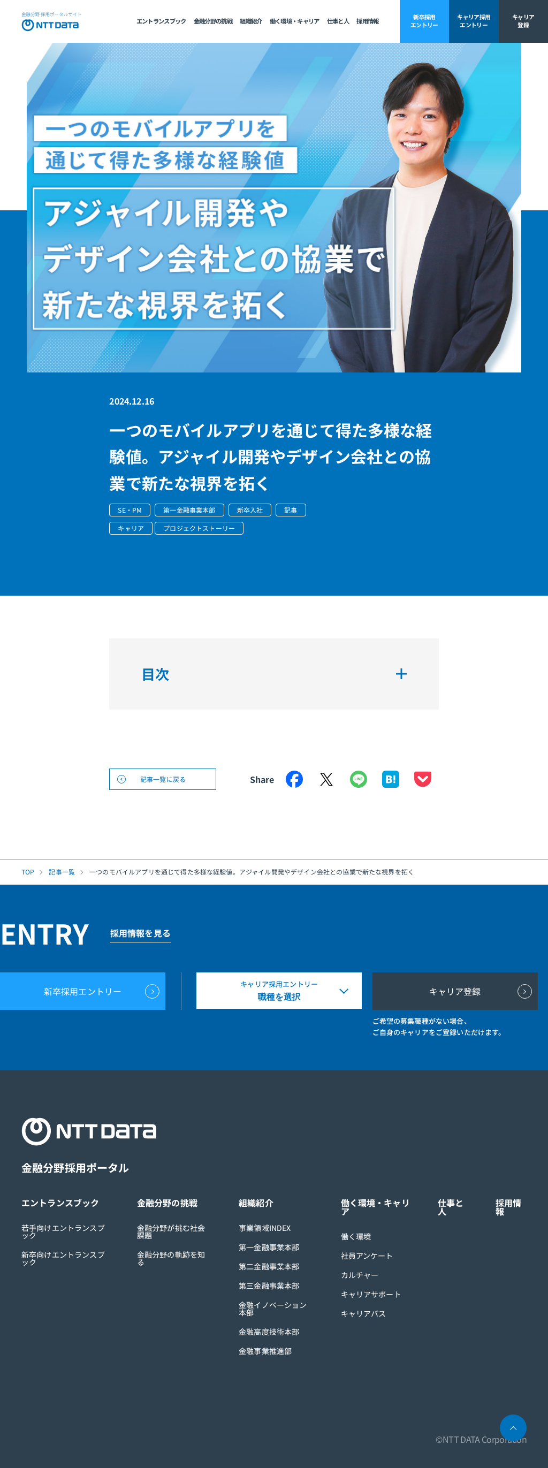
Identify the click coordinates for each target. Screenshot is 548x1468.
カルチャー (360, 1274)
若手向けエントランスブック (63, 1231)
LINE (358, 779)
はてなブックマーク (391, 779)
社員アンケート (367, 1255)
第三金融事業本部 (269, 1285)
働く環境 (356, 1236)
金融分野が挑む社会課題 (171, 1231)
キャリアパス (363, 1313)
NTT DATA (51, 21)
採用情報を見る (140, 932)
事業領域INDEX (265, 1227)
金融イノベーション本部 (273, 1308)
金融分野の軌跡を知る (171, 1258)
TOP (27, 872)
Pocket (423, 779)
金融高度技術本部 (269, 1331)
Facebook (294, 779)
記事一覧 (62, 872)
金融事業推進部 (265, 1350)
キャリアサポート (371, 1294)
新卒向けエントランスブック (63, 1258)
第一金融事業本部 (269, 1247)
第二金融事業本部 (269, 1266)
